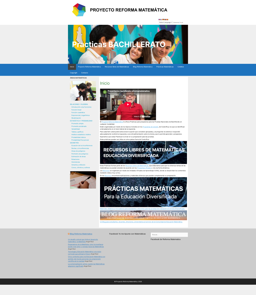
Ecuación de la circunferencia (82, 145)
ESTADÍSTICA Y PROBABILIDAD (81, 121)
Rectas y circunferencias (80, 148)
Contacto (84, 73)
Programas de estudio (150, 127)
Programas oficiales (144, 168)
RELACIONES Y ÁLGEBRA (79, 104)
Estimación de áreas (79, 156)
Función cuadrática (78, 112)
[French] (161, 19)
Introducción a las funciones (81, 107)
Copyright (73, 73)
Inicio (72, 67)
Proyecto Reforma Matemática (89, 67)
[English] (159, 19)
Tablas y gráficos (77, 132)
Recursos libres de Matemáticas (117, 67)
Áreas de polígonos (78, 151)
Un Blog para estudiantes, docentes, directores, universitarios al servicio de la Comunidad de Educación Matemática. (141, 222)
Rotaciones (75, 159)
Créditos (181, 67)
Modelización (76, 118)
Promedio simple (78, 123)
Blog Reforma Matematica (81, 234)
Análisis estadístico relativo (81, 134)
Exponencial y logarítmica (81, 115)
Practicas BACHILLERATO (119, 44)
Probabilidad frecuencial (80, 140)
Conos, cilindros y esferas (81, 167)
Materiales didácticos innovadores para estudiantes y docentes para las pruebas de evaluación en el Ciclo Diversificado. (142, 209)
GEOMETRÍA (74, 143)
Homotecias (76, 162)
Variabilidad (76, 129)
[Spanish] (167, 19)
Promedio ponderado (79, 126)
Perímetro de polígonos (80, 154)
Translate (185, 22)
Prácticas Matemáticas (165, 67)
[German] (163, 19)
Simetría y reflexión (78, 165)
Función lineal (76, 110)
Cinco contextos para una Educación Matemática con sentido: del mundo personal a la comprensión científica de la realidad (86, 259)
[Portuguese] (165, 19)
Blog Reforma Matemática (142, 67)
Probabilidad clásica (79, 137)
